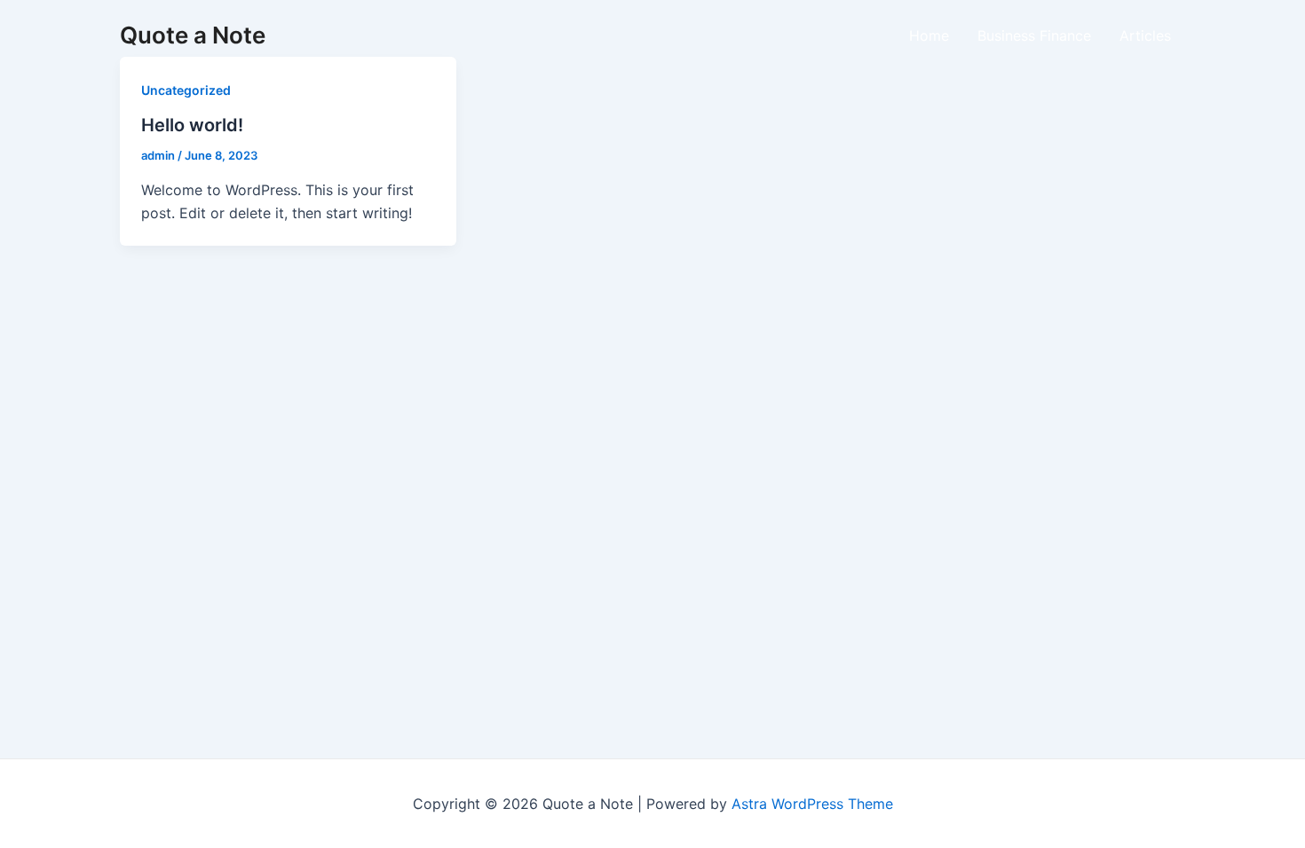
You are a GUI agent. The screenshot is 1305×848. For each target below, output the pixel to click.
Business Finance (1034, 35)
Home (929, 35)
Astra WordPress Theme (812, 804)
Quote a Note (192, 35)
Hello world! (192, 125)
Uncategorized (186, 90)
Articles (1145, 35)
